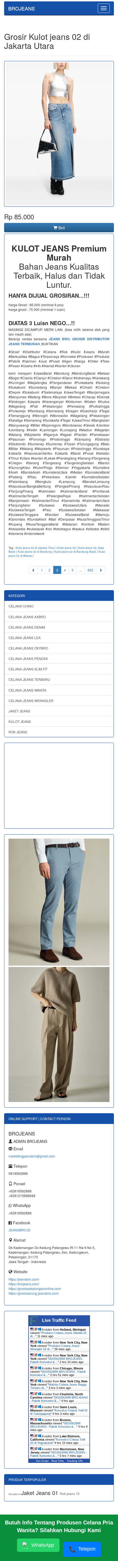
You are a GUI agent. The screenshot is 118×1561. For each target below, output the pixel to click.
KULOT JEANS (20, 721)
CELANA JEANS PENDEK (28, 658)
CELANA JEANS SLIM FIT (28, 669)
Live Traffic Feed (59, 1320)
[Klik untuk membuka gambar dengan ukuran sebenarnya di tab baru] (59, 134)
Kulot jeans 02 (66, 548)
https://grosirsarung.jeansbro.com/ (34, 1293)
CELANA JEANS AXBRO (27, 616)
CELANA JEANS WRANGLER (31, 700)
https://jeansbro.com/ (24, 1279)
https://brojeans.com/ (24, 1283)
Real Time (57, 1460)
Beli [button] (61, 227)
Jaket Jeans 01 (40, 1493)
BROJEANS (21, 8)
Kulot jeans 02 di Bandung (35, 552)
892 (90, 570)
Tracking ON (74, 1460)
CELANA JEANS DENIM (27, 627)
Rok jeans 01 (15, 1494)
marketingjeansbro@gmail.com (32, 1156)
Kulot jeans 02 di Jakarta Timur (35, 548)
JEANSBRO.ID (19, 1230)
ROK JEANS (18, 732)
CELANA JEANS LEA (25, 637)
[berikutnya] (100, 570)
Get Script (42, 1460)
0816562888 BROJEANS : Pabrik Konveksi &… (57, 1360)
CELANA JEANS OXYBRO (28, 648)
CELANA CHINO (21, 606)
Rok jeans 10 (70, 1493)
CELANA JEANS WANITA (27, 690)
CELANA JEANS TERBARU (29, 679)
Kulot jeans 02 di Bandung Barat (75, 552)
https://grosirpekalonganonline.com (35, 1288)
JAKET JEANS (19, 711)
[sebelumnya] (33, 570)
